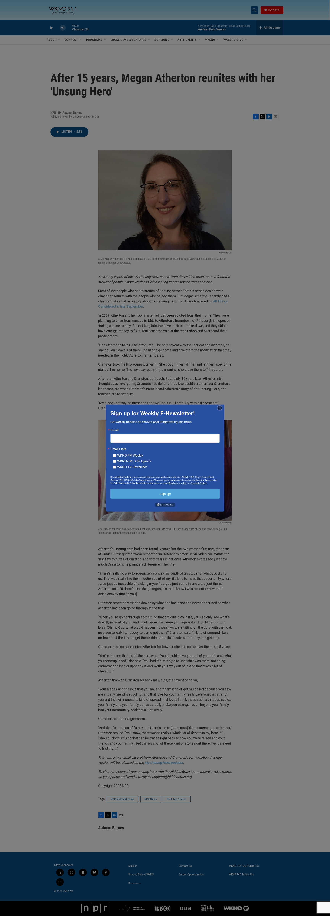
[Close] (220, 408)
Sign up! (165, 493)
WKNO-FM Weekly (130, 455)
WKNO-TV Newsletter (132, 466)
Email (114, 430)
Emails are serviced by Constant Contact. (188, 482)
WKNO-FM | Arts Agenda (134, 461)
